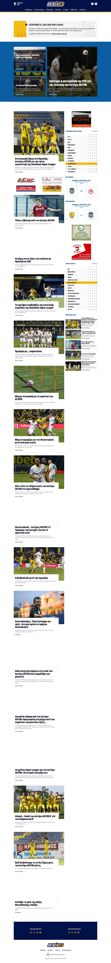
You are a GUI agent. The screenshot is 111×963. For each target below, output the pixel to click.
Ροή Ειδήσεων (28, 10)
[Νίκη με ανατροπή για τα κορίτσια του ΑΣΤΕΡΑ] (39, 382)
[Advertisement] (26, 180)
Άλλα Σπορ (58, 10)
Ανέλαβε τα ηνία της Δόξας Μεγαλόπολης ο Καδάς (28, 903)
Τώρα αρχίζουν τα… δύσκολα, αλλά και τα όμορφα (28, 56)
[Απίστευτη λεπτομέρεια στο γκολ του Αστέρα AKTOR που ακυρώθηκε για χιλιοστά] (39, 656)
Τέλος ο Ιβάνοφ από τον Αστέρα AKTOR (34, 220)
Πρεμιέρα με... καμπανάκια (28, 351)
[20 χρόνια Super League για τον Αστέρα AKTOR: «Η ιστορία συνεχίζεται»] (39, 754)
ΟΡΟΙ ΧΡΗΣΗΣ (50, 950)
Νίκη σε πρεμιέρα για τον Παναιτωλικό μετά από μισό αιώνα (34, 441)
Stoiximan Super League (73, 131)
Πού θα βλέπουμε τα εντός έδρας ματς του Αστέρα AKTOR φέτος (34, 864)
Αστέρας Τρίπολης (39, 10)
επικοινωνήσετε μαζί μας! (59, 34)
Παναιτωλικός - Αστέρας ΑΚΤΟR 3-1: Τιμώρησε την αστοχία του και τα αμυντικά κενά (33, 530)
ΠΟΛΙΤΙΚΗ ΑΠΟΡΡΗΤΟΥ (66, 950)
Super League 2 (70, 264)
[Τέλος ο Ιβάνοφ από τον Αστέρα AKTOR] (39, 209)
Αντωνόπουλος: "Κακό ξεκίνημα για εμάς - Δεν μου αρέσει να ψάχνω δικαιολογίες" (33, 624)
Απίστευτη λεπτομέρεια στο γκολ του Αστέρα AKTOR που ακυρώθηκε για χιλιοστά (33, 674)
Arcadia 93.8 (82, 10)
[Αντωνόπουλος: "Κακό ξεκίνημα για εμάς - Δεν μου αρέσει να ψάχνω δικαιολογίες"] (39, 607)
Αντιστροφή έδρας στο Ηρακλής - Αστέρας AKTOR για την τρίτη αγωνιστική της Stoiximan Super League (35, 161)
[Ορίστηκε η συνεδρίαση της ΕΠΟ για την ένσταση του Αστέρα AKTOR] (73, 366)
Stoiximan (65, 10)
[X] (72, 932)
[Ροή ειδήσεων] (92, 3)
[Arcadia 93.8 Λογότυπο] (55, 4)
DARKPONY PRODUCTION (61, 958)
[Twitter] (34, 932)
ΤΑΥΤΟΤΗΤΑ (57, 950)
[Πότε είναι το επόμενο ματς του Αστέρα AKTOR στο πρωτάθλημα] (39, 472)
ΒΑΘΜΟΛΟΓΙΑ (94, 131)
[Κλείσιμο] (95, 23)
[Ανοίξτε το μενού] (96, 4)
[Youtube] (40, 932)
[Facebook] (31, 932)
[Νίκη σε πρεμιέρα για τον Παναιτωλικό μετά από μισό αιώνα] (39, 425)
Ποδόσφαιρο (49, 10)
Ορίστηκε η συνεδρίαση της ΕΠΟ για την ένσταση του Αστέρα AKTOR (70, 83)
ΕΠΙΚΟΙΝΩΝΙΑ (42, 950)
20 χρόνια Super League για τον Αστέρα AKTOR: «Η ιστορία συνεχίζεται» (35, 771)
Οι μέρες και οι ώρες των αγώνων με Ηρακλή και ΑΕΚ (33, 260)
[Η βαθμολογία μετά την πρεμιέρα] (39, 564)
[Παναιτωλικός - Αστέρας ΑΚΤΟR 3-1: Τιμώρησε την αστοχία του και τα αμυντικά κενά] (39, 515)
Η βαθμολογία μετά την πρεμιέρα (31, 577)
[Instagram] (37, 932)
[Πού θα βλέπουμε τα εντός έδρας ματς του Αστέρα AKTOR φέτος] (39, 848)
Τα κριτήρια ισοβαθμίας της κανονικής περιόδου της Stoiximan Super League (34, 306)
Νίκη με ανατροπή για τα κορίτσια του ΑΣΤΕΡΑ (34, 398)
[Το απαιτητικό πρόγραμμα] (73, 355)
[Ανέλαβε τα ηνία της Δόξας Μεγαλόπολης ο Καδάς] (39, 890)
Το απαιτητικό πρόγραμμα (26, 85)
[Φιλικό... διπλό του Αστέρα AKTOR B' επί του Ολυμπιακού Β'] (39, 802)
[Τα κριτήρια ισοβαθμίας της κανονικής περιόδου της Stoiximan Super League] (39, 291)
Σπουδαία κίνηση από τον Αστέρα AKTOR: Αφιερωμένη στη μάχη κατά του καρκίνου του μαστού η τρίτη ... (35, 719)
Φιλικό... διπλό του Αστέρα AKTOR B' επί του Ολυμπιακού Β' (35, 818)
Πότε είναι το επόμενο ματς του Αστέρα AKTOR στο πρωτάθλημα (34, 487)
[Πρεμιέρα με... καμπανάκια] (39, 337)
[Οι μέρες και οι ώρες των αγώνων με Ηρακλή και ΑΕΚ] (39, 247)
